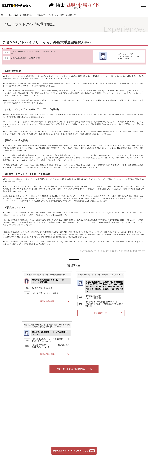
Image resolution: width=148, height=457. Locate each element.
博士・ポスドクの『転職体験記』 (21, 15)
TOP (3, 15)
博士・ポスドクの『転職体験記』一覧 (74, 369)
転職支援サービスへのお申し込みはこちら (73, 451)
